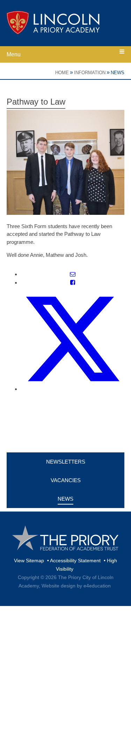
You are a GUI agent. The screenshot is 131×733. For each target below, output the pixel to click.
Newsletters (65, 462)
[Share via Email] (72, 274)
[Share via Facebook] (72, 283)
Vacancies (66, 480)
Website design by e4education (76, 585)
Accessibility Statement (75, 560)
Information (89, 72)
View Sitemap (29, 560)
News (117, 72)
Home (62, 72)
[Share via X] (73, 389)
